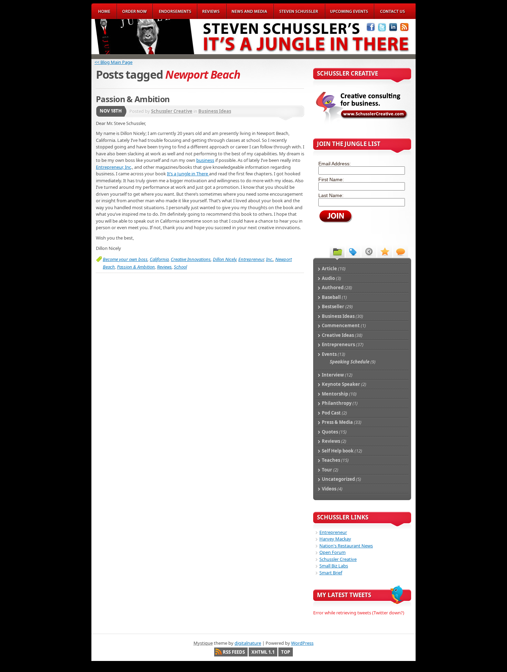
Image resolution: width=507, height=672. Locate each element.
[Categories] (337, 251)
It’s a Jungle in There (188, 174)
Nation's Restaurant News (346, 546)
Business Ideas (214, 111)
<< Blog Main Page (113, 62)
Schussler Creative (171, 111)
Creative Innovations (191, 259)
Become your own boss (125, 259)
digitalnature (248, 643)
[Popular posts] (384, 251)
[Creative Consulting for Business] (361, 123)
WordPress (302, 643)
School (180, 267)
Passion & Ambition (132, 99)
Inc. (269, 259)
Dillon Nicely (224, 259)
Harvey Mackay (335, 539)
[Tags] (353, 251)
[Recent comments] (400, 251)
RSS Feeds (234, 652)
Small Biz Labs (333, 566)
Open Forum (332, 552)
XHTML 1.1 (263, 652)
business (205, 160)
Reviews (164, 267)
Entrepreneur (251, 259)
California (159, 259)
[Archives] (368, 251)
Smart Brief (330, 572)
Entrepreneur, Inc (113, 167)
